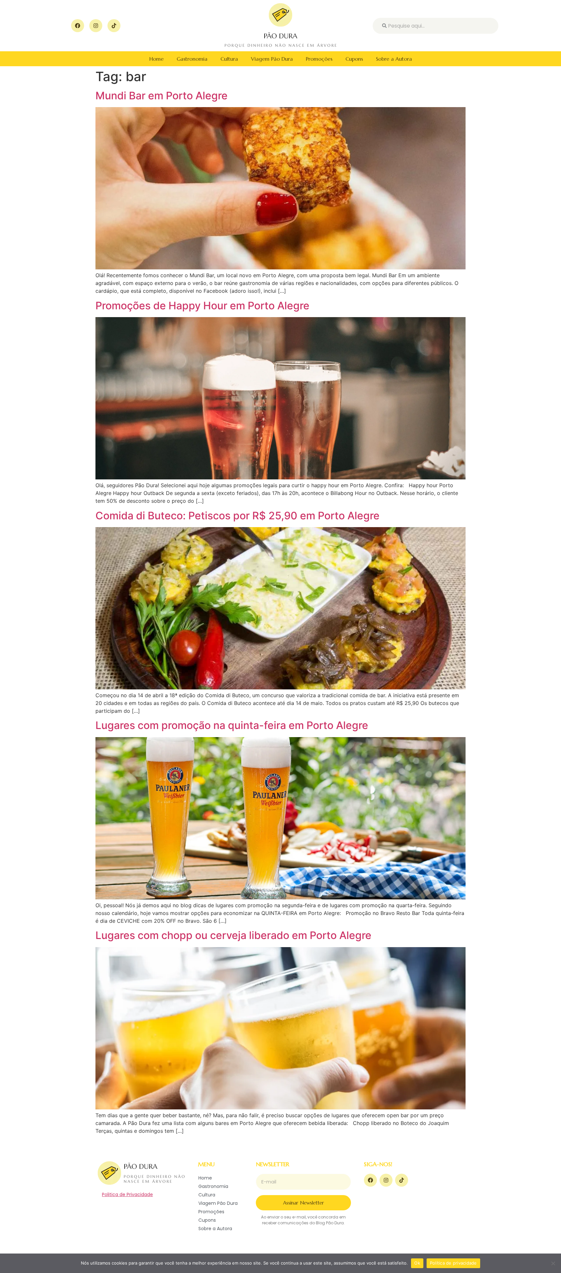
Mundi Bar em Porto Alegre (161, 95)
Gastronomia (192, 59)
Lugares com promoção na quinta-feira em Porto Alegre (231, 725)
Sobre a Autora (394, 59)
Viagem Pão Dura (272, 59)
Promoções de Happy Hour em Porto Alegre (202, 305)
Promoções (319, 59)
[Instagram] (95, 25)
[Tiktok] (113, 25)
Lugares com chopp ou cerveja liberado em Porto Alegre (233, 935)
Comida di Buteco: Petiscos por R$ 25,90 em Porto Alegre (237, 515)
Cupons (354, 59)
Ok (417, 1263)
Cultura (229, 59)
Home (156, 59)
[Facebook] (77, 25)
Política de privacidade (453, 1263)
